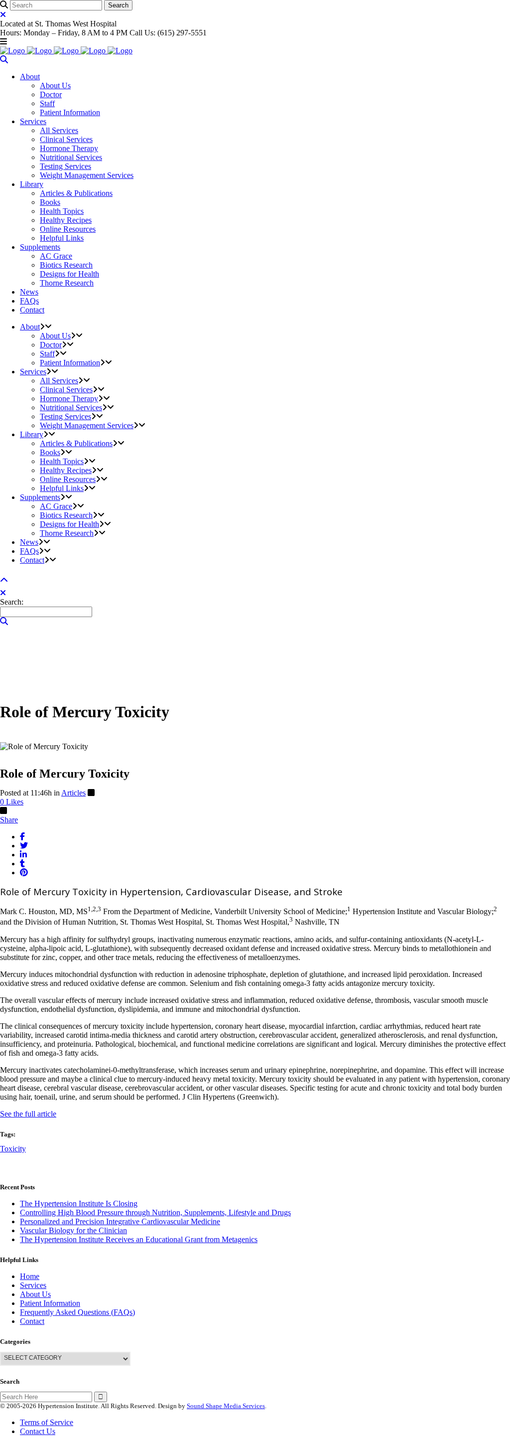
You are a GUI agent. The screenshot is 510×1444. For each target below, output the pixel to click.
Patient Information (50, 1303)
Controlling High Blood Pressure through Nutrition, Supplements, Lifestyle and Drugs (155, 1212)
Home (29, 1276)
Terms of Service (46, 1422)
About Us (35, 1294)
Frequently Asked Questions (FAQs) (77, 1312)
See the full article (28, 1114)
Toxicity (13, 1148)
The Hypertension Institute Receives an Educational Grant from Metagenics (138, 1239)
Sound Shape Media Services (226, 1406)
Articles (73, 793)
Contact (32, 1321)
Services (33, 1285)
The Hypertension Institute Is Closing (78, 1203)
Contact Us (37, 1431)
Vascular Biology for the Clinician (73, 1230)
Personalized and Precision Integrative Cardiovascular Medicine (120, 1221)
